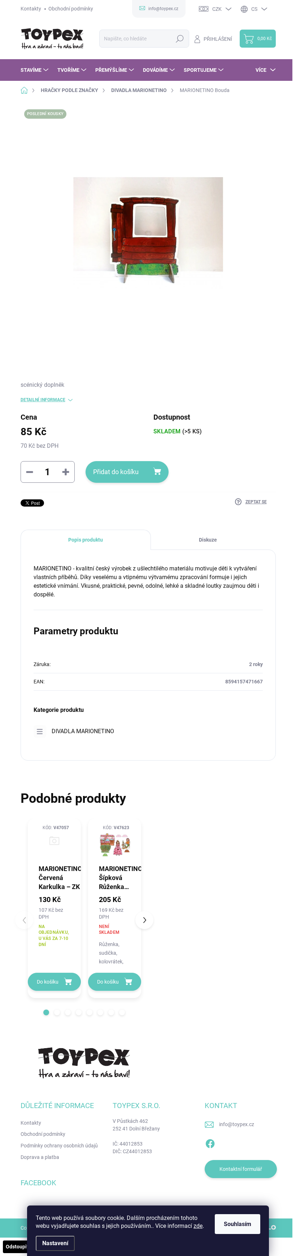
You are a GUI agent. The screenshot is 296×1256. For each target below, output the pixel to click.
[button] (46, 1012)
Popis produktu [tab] (85, 540)
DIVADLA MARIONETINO (83, 731)
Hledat (179, 38)
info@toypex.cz (236, 1124)
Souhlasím (237, 1224)
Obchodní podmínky (70, 9)
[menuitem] (35, 70)
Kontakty (31, 9)
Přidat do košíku (116, 472)
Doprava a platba (40, 1157)
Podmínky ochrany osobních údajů (59, 1145)
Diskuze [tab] (208, 540)
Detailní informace (43, 399)
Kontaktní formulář (240, 1169)
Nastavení (55, 1243)
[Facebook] (210, 1142)
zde (198, 1225)
